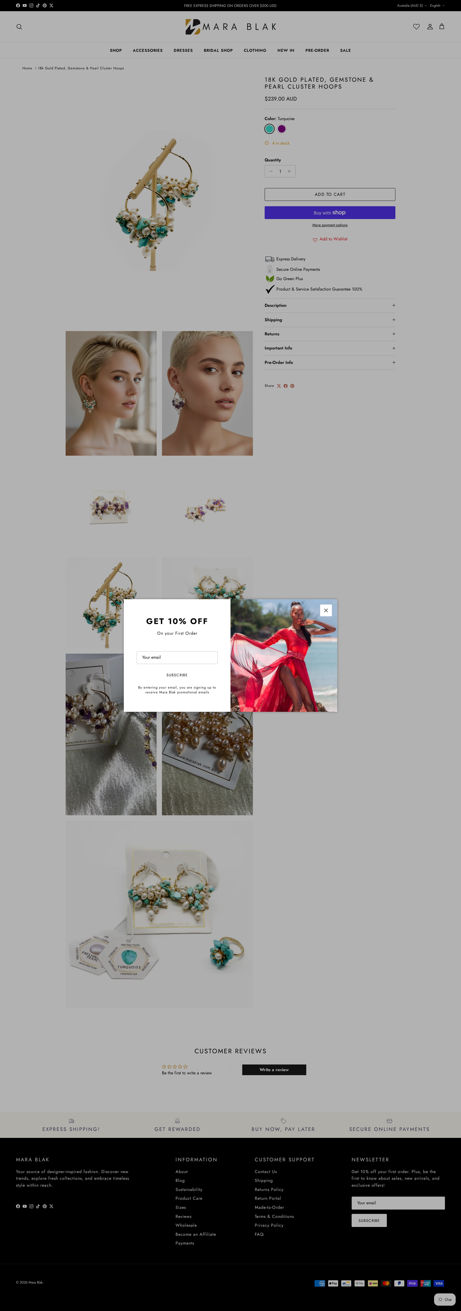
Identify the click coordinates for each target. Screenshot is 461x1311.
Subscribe (177, 675)
